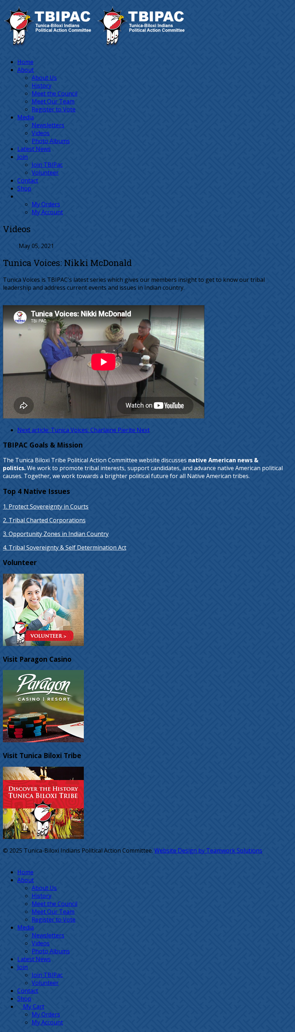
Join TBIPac (47, 165)
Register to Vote (54, 109)
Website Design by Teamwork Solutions (208, 850)
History (41, 86)
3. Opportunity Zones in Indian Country (56, 534)
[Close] (5, 858)
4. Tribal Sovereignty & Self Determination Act (64, 547)
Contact (27, 180)
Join (22, 157)
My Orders (46, 204)
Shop (24, 188)
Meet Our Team (53, 101)
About (25, 70)
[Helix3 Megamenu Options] (5, 48)
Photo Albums (51, 141)
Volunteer (45, 172)
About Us (44, 78)
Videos (41, 133)
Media (25, 117)
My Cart (33, 1006)
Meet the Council (54, 93)
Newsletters (48, 125)
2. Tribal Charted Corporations (44, 520)
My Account (47, 212)
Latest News (34, 149)
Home (25, 62)
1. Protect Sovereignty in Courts (45, 506)
